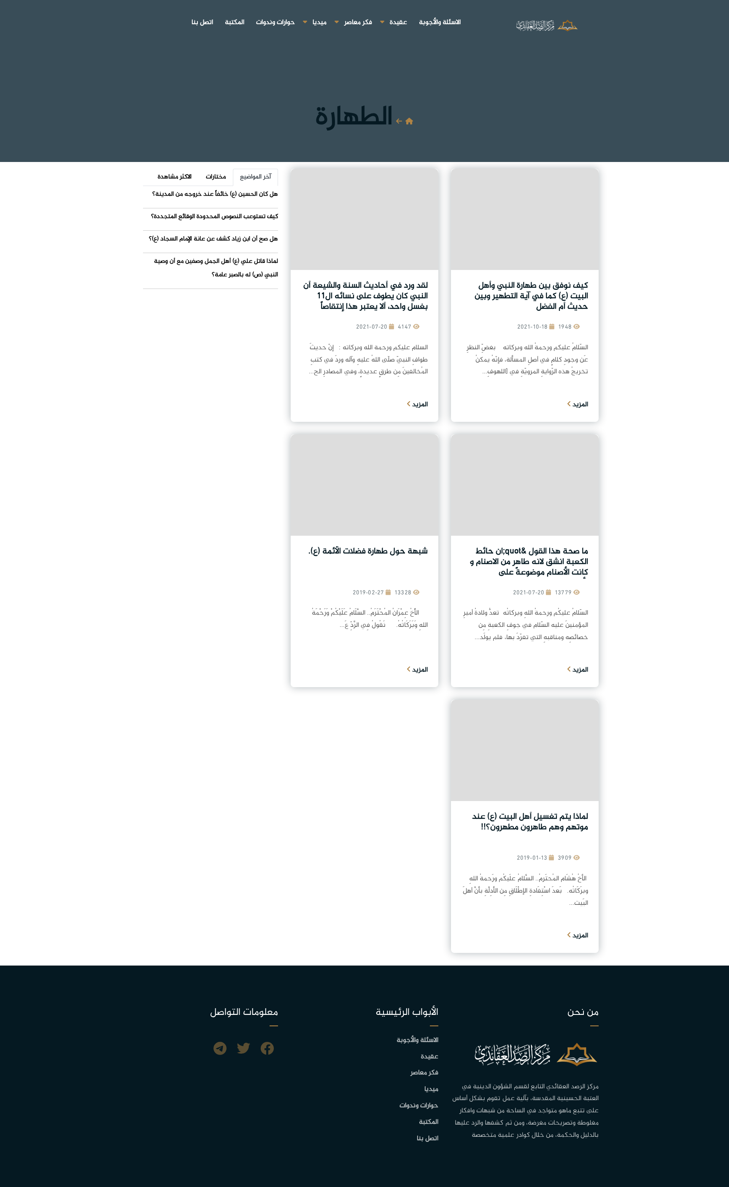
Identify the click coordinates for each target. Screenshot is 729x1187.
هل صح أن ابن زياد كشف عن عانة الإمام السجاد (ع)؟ (213, 239)
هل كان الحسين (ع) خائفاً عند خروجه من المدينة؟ (215, 194)
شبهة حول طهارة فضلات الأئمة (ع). (368, 551)
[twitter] (243, 1050)
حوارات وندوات (275, 22)
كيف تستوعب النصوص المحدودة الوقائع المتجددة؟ (214, 216)
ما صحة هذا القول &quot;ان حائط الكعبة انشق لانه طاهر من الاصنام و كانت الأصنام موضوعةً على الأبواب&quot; (529, 567)
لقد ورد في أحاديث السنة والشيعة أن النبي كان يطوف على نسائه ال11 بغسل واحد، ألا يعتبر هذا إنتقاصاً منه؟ (365, 301)
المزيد (579, 404)
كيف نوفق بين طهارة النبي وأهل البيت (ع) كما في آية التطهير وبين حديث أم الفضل (531, 296)
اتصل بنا (202, 22)
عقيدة (398, 22)
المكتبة (234, 22)
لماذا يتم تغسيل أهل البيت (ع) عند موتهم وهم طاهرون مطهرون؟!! (530, 822)
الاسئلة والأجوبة (440, 22)
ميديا (320, 22)
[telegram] (220, 1050)
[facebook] (267, 1050)
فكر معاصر (358, 22)
